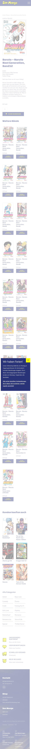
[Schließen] (28, 360)
